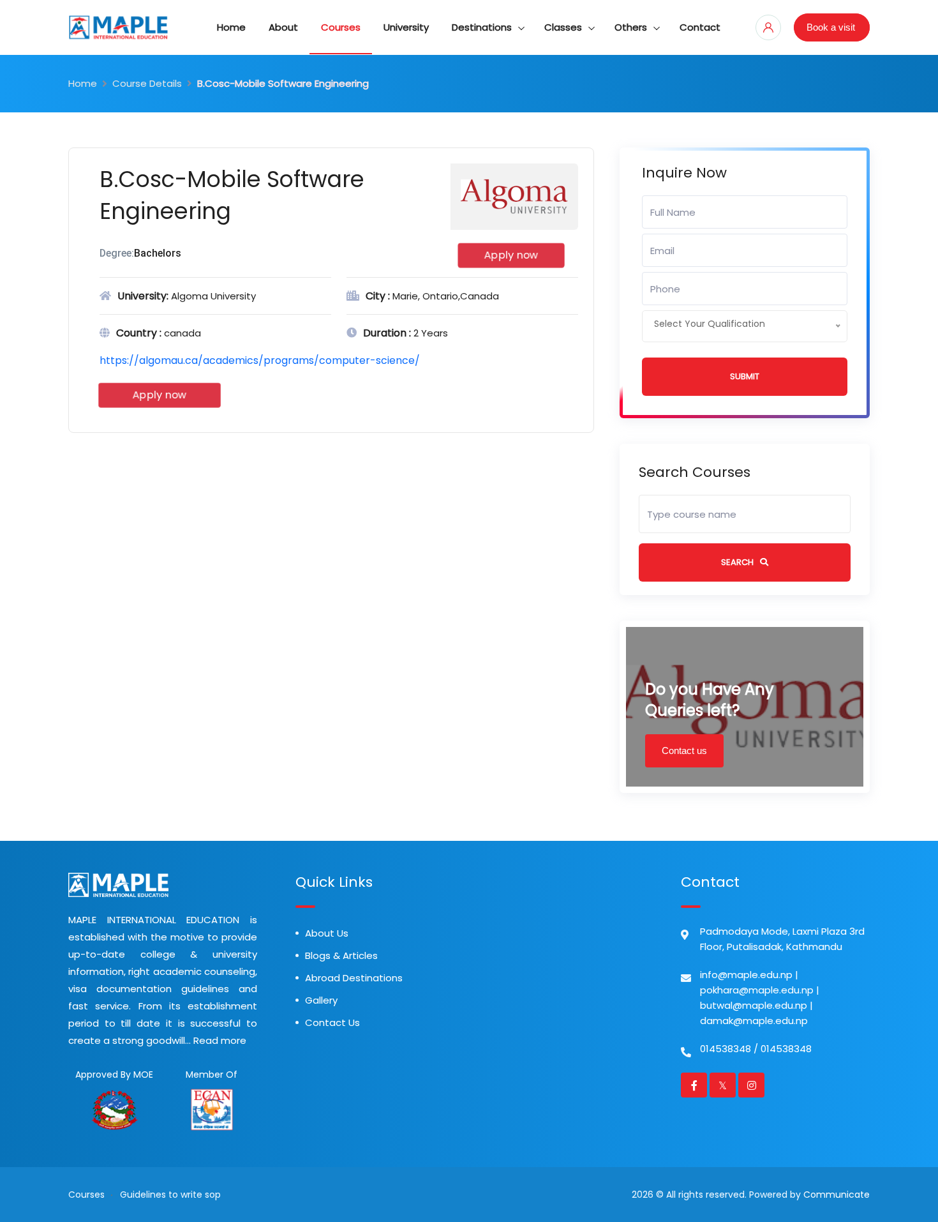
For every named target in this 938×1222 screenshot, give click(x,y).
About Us (326, 933)
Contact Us (332, 1022)
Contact (700, 27)
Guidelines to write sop (170, 1194)
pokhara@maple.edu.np (757, 990)
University (406, 27)
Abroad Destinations (354, 977)
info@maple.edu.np (746, 974)
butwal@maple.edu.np (753, 1005)
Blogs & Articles (341, 955)
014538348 (725, 1048)
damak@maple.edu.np (754, 1020)
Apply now (510, 255)
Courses (341, 27)
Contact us (684, 750)
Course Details (147, 83)
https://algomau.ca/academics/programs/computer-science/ (260, 360)
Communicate (836, 1194)
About (283, 27)
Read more (219, 1040)
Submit (744, 376)
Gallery (321, 1000)
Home (231, 27)
